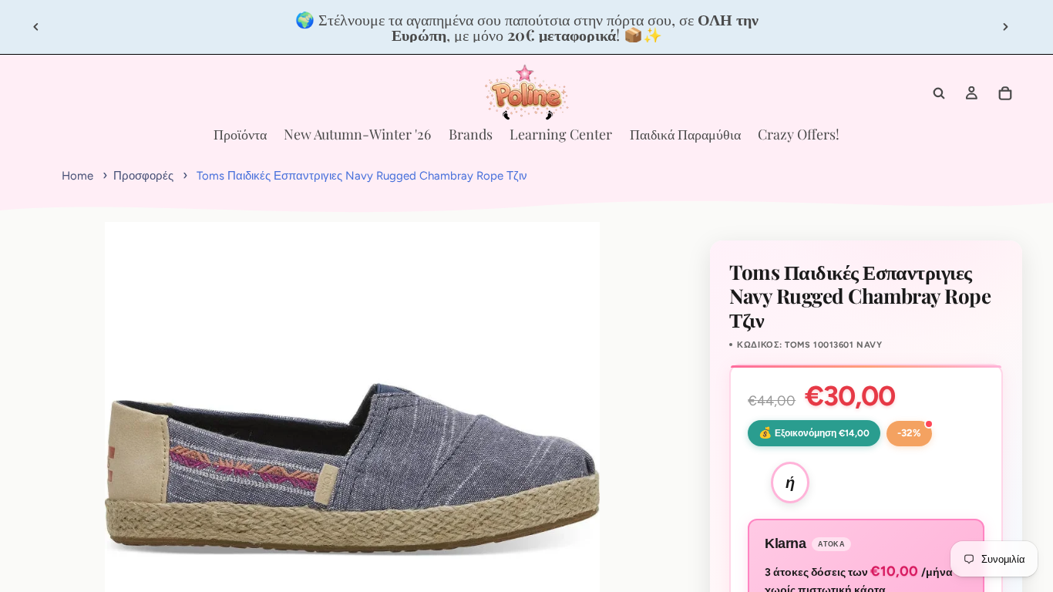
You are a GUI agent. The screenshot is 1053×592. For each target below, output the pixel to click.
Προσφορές (143, 176)
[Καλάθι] (1005, 93)
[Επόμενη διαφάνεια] (1005, 27)
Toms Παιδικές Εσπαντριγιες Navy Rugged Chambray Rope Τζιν (362, 176)
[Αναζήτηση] (939, 93)
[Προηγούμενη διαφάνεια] (36, 27)
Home (77, 176)
